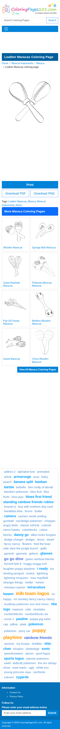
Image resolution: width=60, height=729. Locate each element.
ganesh (9, 553)
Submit (52, 713)
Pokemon (35, 624)
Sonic (46, 649)
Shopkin (18, 648)
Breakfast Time (13, 511)
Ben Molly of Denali (40, 487)
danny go (21, 535)
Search (52, 20)
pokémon (10, 631)
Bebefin (21, 487)
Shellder (37, 643)
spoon (29, 653)
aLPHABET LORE (26, 471)
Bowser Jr (10, 506)
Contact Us (15, 692)
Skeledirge (32, 648)
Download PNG (44, 193)
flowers (27, 544)
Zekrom (9, 677)
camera (10, 516)
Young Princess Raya (17, 672)
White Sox (42, 667)
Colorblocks (29, 529)
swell (7, 663)
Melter (29, 582)
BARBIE (9, 487)
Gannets (21, 553)
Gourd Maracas (11, 359)
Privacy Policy (16, 696)
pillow (14, 624)
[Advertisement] (30, 42)
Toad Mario (19, 667)
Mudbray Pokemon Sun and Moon (26, 604)
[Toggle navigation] (6, 29)
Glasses (46, 553)
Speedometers (13, 653)
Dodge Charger (13, 539)
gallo (43, 548)
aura (36, 476)
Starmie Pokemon (37, 658)
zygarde (22, 677)
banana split (23, 482)
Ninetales (39, 609)
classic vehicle (29, 525)
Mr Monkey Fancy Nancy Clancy (34, 599)
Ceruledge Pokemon (29, 521)
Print (30, 184)
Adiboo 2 (10, 471)
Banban (41, 482)
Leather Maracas (17, 201)
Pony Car (24, 631)
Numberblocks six (36, 614)
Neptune (17, 609)
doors (41, 539)
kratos (30, 573)
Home (5, 63)
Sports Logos (14, 658)
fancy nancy (12, 544)
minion (39, 582)
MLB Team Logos (32, 593)
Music (19, 205)
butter (38, 511)
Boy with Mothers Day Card (35, 506)
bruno (28, 511)
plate (23, 624)
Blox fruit (36, 491)
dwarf (50, 539)
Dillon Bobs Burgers (43, 535)
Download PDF (15, 193)
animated (43, 471)
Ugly (31, 667)
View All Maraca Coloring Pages (37, 369)
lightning (42, 573)
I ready (42, 569)
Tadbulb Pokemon (24, 663)
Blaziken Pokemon (16, 491)
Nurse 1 (9, 619)
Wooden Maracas (12, 247)
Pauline (22, 619)
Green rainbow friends (40, 559)
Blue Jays (18, 496)
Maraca (40, 63)
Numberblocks (13, 614)
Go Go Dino (13, 559)
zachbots (39, 672)
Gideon (33, 553)
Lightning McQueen (16, 578)
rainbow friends (38, 638)
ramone (9, 643)
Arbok (8, 476)
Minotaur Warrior (14, 587)
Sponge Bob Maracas (44, 247)
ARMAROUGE (22, 477)
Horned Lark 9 (12, 563)
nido (28, 609)
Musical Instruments (22, 63)
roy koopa (23, 643)
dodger (30, 539)
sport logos (43, 653)
